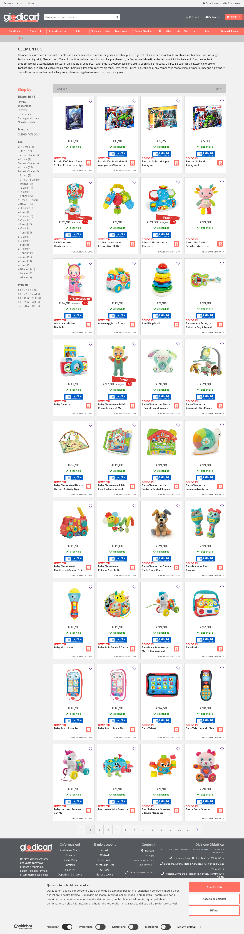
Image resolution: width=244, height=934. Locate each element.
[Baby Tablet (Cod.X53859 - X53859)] (161, 685)
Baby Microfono (63, 647)
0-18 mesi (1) (26, 147)
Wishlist (104, 855)
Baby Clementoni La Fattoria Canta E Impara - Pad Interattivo (156, 487)
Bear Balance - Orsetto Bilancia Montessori (156, 811)
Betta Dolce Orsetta (198, 809)
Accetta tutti (214, 887)
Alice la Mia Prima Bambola (64, 325)
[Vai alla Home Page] (19, 39)
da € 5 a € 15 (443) (29, 294)
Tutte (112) (25, 151)
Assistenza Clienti (70, 850)
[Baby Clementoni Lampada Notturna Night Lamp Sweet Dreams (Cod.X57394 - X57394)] (205, 442)
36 (218, 88)
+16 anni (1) (25, 277)
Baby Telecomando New (200, 728)
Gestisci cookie (104, 874)
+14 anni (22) (25, 273)
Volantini (214, 17)
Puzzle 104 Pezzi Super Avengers (155, 163)
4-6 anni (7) (24, 228)
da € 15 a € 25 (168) (29, 298)
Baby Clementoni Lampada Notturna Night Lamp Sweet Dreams (197, 487)
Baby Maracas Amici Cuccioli (197, 568)
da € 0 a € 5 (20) (27, 290)
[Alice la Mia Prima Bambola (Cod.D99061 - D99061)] (73, 280)
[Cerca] (116, 17)
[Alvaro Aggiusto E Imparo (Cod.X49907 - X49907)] (117, 280)
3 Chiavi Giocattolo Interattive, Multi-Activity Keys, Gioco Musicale (110, 244)
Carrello (234, 17)
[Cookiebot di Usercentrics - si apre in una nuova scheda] (23, 927)
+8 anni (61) (25, 261)
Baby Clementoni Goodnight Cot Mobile (199, 406)
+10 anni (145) (26, 269)
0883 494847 (148, 872)
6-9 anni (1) (24, 249)
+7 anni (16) (25, 257)
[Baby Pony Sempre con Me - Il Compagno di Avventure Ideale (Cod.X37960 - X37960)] (161, 604)
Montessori (122, 31)
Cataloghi (70, 865)
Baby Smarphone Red (66, 728)
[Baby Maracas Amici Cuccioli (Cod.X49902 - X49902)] (205, 523)
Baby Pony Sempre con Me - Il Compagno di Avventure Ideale (155, 649)
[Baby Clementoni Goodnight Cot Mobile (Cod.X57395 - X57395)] (205, 361)
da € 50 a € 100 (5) (29, 306)
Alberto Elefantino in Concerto (154, 244)
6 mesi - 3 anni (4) (28, 163)
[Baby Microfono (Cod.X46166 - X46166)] (73, 604)
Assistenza (234, 3)
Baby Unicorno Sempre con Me (67, 811)
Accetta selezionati (214, 898)
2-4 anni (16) (25, 208)
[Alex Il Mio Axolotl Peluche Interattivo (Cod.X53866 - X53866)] (205, 199)
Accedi (215, 3)
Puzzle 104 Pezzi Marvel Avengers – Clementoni (112, 163)
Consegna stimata (28, 118)
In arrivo (22, 110)
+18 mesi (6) (25, 204)
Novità (22, 102)
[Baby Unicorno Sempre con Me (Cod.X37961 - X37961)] (73, 766)
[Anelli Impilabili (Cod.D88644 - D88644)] (161, 280)
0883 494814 (217, 858)
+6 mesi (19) (25, 167)
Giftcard (193, 17)
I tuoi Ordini (104, 860)
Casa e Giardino (143, 31)
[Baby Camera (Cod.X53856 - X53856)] (73, 361)
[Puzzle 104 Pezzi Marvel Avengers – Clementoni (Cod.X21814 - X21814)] (117, 118)
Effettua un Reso (104, 865)
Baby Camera (62, 404)
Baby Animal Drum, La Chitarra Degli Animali (199, 325)
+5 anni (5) (24, 245)
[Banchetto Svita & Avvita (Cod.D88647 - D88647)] (117, 766)
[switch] (100, 927)
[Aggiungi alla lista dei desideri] (90, 101)
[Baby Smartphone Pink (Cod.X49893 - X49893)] (117, 685)
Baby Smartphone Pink (111, 728)
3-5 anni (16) (25, 216)
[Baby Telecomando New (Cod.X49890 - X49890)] (205, 685)
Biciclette (165, 31)
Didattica (14, 31)
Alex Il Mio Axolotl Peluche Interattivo (197, 244)
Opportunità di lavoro (70, 874)
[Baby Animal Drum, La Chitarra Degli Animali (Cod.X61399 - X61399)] (205, 280)
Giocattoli (36, 31)
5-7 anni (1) (24, 237)
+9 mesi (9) (24, 175)
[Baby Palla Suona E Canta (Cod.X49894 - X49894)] (117, 604)
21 (188, 829)
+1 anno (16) (25, 196)
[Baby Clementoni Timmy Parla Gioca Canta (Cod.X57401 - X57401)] (161, 523)
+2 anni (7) (24, 212)
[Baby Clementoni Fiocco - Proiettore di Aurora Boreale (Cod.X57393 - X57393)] (161, 361)
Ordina (61, 88)
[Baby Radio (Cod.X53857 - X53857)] (205, 604)
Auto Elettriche (186, 31)
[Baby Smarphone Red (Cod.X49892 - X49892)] (73, 685)
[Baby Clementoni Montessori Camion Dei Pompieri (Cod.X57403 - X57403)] (73, 523)
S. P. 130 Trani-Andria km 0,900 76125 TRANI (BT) (144, 860)
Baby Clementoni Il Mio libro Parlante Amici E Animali (111, 487)
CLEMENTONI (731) (29, 135)
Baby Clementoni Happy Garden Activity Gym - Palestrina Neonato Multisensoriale (68, 487)
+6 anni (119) (25, 253)
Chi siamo (70, 855)
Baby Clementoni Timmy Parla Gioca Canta (156, 568)
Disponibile (24, 106)
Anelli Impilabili (151, 323)
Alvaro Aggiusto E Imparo (113, 323)
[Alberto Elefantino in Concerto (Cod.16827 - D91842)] (161, 199)
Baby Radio (192, 647)
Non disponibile (26, 122)
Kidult (208, 31)
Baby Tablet (149, 728)
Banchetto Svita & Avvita (113, 809)
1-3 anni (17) (25, 188)
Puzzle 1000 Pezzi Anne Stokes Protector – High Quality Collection (68, 163)
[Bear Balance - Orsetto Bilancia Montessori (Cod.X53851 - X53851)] (161, 766)
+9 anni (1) (24, 265)
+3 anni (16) (25, 224)
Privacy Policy (70, 860)
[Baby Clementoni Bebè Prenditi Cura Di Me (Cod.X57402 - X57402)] (117, 361)
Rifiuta (214, 910)
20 (179, 829)
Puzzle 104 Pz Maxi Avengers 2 (197, 163)
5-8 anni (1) (24, 241)
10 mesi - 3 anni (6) (29, 180)
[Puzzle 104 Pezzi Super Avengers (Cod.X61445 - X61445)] (161, 118)
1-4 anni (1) (24, 192)
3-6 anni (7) (24, 220)
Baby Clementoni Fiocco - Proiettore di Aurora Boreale (156, 406)
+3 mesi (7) (24, 159)
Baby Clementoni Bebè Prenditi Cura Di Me (111, 406)
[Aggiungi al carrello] (88, 163)
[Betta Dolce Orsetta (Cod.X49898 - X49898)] (205, 766)
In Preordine (25, 114)
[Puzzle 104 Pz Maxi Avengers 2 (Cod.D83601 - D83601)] (205, 118)
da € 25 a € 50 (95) (29, 302)
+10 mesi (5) (25, 184)
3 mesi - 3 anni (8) (28, 155)
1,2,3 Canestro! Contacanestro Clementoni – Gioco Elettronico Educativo (67, 244)
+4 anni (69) (25, 233)
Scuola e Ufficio (100, 31)
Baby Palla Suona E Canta (113, 647)
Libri (78, 31)
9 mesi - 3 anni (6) (28, 171)
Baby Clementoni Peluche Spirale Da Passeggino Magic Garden (109, 568)
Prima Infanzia (57, 31)
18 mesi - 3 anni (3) (29, 200)
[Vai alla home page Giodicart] (21, 17)
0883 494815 (217, 869)
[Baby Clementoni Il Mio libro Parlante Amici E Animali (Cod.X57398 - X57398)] (117, 442)
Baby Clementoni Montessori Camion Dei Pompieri (68, 568)
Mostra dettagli (186, 926)
